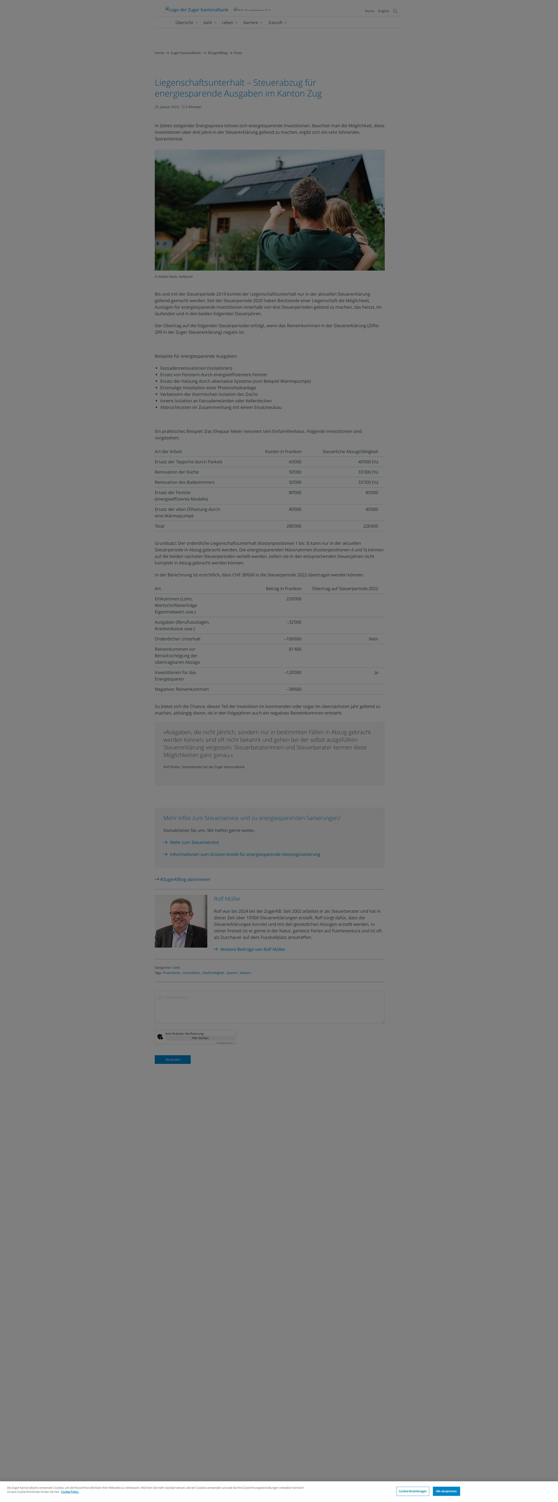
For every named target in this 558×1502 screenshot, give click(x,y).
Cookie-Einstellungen (413, 1491)
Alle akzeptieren (446, 1491)
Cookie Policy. (70, 1492)
